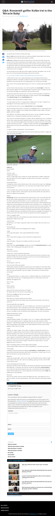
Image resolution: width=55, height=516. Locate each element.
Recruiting (10, 452)
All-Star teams (11, 456)
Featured (22, 16)
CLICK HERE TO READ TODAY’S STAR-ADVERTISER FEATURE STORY (25, 75)
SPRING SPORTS (5, 510)
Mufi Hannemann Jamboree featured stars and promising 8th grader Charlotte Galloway (37, 488)
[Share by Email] (3, 60)
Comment (10, 411)
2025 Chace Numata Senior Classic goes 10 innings (35, 464)
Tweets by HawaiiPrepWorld (14, 495)
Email (9, 429)
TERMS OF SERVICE (21, 401)
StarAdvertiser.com (33, 513)
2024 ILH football (12, 444)
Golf (26, 16)
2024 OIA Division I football (14, 448)
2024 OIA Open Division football (16, 446)
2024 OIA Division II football (15, 450)
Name (9, 424)
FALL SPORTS (4, 505)
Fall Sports (10, 442)
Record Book (11, 454)
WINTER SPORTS (5, 508)
